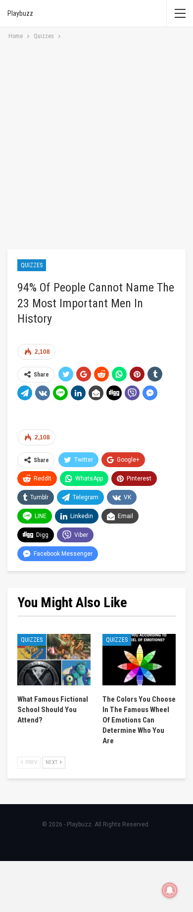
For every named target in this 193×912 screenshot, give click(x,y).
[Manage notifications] (170, 890)
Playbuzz (20, 13)
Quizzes (32, 265)
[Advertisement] (96, 143)
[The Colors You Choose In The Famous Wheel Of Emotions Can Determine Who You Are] (139, 659)
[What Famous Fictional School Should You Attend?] (54, 659)
